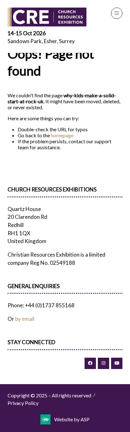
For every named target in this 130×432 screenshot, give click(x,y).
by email (24, 318)
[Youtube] (116, 363)
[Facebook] (90, 363)
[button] (116, 13)
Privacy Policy (23, 403)
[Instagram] (103, 363)
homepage (62, 135)
